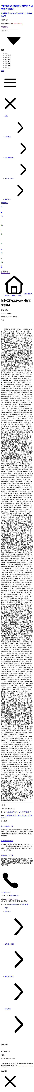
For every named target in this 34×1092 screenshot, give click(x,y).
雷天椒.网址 (24, 904)
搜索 (2, 71)
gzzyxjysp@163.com (11, 899)
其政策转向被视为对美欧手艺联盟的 (19, 812)
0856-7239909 (6, 892)
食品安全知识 (16, 296)
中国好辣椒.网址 (13, 904)
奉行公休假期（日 (7, 826)
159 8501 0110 (14, 895)
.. (1, 211)
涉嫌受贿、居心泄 (7, 855)
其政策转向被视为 (7, 841)
